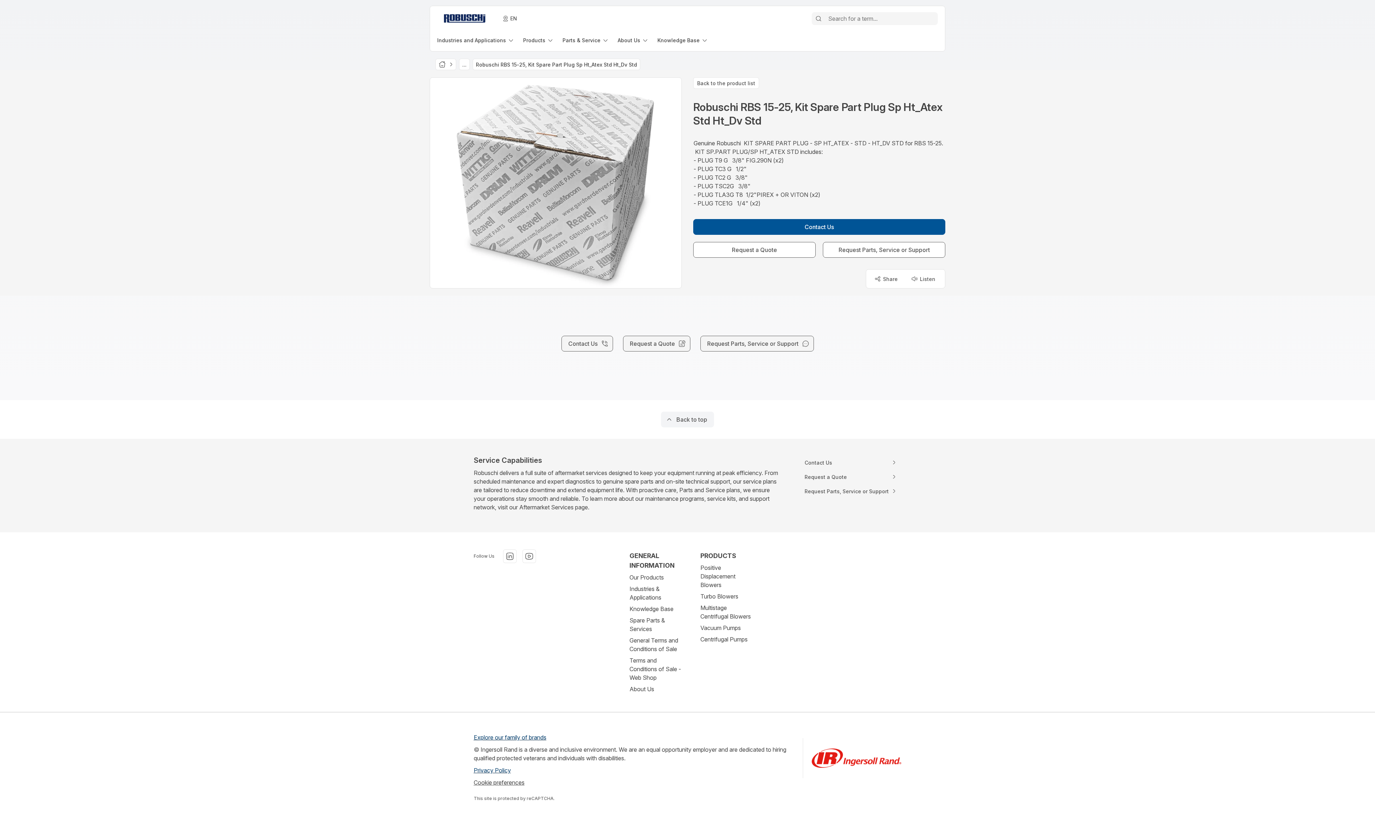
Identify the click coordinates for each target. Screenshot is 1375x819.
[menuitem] (476, 40)
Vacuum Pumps (720, 627)
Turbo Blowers (719, 596)
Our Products (646, 577)
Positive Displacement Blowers (717, 576)
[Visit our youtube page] (529, 556)
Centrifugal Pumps (724, 639)
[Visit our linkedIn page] (510, 556)
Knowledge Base (651, 608)
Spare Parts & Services (647, 625)
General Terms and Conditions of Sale (653, 645)
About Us (641, 689)
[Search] (818, 18)
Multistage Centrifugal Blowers (725, 612)
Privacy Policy (492, 770)
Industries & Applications (645, 593)
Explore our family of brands (510, 737)
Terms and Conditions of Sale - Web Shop (655, 669)
